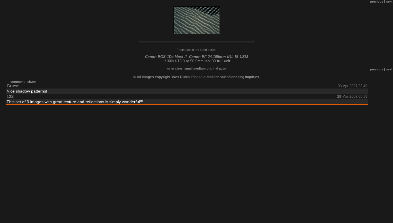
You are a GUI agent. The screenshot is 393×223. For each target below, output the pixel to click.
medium (199, 68)
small (188, 68)
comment (17, 81)
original (212, 68)
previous (376, 69)
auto (222, 68)
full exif (223, 61)
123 (10, 96)
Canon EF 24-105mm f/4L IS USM (218, 57)
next (389, 69)
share (31, 81)
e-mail (208, 77)
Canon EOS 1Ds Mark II (166, 57)
